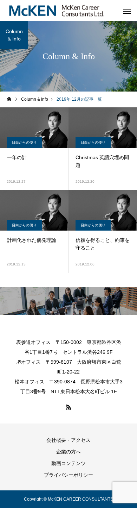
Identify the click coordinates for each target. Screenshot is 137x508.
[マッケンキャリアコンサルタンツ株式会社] (56, 11)
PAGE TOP (126, 484)
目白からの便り (24, 142)
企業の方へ (68, 451)
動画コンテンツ (68, 463)
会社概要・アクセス (68, 440)
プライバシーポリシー (68, 475)
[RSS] (68, 406)
